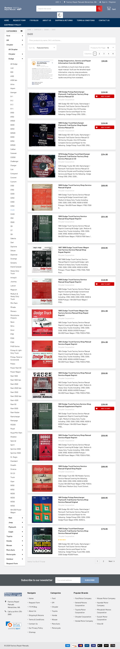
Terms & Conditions (86, 20)
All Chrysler (13, 49)
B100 (12, 113)
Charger (13, 165)
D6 (11, 226)
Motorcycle (11, 554)
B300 (12, 137)
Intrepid (13, 277)
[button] (14, 625)
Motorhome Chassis (14, 316)
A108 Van (13, 80)
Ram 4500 (14, 400)
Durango (13, 259)
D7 (11, 230)
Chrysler (9, 45)
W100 (12, 485)
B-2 (11, 100)
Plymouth (12, 527)
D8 (11, 234)
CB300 (12, 157)
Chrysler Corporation (83, 616)
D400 (12, 210)
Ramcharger (15, 416)
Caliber (13, 149)
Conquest (14, 173)
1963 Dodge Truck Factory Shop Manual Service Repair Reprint (74, 374)
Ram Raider (14, 412)
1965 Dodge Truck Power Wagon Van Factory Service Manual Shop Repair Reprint (73, 312)
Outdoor (9, 559)
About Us (47, 20)
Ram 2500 (14, 384)
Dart (12, 242)
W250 (12, 498)
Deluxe (13, 250)
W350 (12, 506)
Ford (8, 36)
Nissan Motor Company (106, 598)
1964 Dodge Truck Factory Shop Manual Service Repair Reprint (74, 343)
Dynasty (13, 263)
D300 (12, 202)
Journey (13, 281)
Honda (9, 541)
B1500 (12, 121)
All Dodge (13, 64)
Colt (11, 169)
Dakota (13, 238)
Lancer (13, 286)
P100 (12, 334)
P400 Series (15, 346)
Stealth (13, 465)
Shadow (13, 437)
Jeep (11, 522)
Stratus (13, 469)
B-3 (11, 104)
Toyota (9, 536)
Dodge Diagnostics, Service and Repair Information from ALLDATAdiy (74, 61)
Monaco (13, 311)
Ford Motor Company (83, 598)
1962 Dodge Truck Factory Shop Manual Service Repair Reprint (74, 436)
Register (112, 2)
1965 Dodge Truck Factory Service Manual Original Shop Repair (72, 467)
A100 (12, 76)
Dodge (11, 59)
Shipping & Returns (64, 20)
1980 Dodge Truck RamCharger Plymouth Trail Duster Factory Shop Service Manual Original (73, 530)
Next (111, 561)
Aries (12, 84)
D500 (12, 222)
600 (11, 72)
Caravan (13, 153)
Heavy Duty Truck (14, 272)
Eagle (11, 532)
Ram (10, 518)
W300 (12, 502)
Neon (12, 322)
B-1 (11, 96)
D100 (12, 186)
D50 (11, 218)
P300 (12, 342)
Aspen (12, 88)
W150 (12, 489)
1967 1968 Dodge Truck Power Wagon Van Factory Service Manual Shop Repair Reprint (73, 249)
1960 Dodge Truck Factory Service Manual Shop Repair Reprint (72, 217)
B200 (12, 125)
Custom (13, 182)
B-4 (11, 109)
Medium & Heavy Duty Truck (14, 296)
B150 (12, 117)
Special (13, 441)
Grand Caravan (15, 267)
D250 (12, 198)
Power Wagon (15, 372)
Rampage (14, 420)
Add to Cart (105, 96)
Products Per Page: (98, 48)
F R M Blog (34, 20)
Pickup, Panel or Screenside (16, 358)
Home (6, 20)
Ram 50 (13, 404)
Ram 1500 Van (15, 380)
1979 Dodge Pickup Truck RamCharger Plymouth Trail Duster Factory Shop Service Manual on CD (74, 156)
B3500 (12, 145)
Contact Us (104, 20)
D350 (12, 206)
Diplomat (13, 255)
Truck (12, 477)
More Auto (10, 550)
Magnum (13, 290)
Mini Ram (14, 303)
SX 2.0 (12, 473)
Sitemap (32, 632)
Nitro (12, 326)
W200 (12, 493)
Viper (12, 481)
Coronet (13, 177)
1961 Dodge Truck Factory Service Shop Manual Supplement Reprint (74, 405)
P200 (12, 338)
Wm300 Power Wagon (15, 511)
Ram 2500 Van (15, 388)
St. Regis (13, 457)
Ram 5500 (14, 408)
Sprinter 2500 (15, 449)
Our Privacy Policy (12, 25)
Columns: (88, 53)
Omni (12, 330)
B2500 (12, 133)
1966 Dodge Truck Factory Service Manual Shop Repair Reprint (72, 280)
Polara (12, 364)
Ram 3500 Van (15, 396)
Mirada (13, 307)
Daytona (13, 246)
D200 (12, 194)
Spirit (12, 445)
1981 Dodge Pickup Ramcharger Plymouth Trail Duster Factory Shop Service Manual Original (73, 499)
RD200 (13, 425)
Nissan (9, 545)
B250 (12, 129)
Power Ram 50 (15, 368)
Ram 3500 (14, 392)
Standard (13, 461)
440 (11, 68)
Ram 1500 (14, 376)
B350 (12, 141)
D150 (12, 190)
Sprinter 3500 (15, 453)
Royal (12, 429)
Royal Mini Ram (16, 433)
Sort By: (32, 48)
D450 (12, 214)
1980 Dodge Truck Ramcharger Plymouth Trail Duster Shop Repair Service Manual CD (72, 125)
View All (100, 624)
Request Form (19, 20)
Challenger (14, 161)
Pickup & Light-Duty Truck (16, 351)
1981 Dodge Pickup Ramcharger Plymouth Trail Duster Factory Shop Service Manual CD (73, 94)
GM (7, 40)
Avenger (13, 92)
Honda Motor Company (84, 621)
